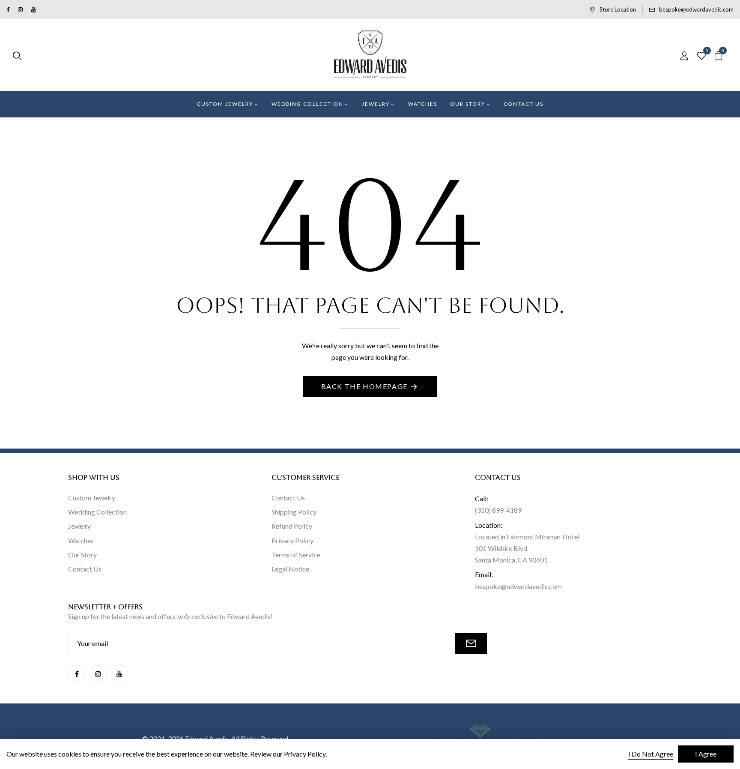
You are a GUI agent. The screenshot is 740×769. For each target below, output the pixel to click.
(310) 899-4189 (498, 510)
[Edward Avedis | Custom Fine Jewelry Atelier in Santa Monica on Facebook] (7, 9)
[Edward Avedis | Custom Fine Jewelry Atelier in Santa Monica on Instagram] (20, 9)
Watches (81, 540)
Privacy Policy (292, 540)
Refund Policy (292, 526)
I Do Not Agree (650, 754)
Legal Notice (290, 569)
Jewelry (79, 526)
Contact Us (84, 569)
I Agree (705, 754)
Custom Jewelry (91, 498)
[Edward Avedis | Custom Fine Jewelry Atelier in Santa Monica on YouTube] (33, 9)
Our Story (82, 555)
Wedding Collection (97, 512)
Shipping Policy (294, 512)
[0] (701, 56)
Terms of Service (296, 555)
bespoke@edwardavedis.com (696, 9)
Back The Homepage (364, 386)
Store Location (618, 9)
